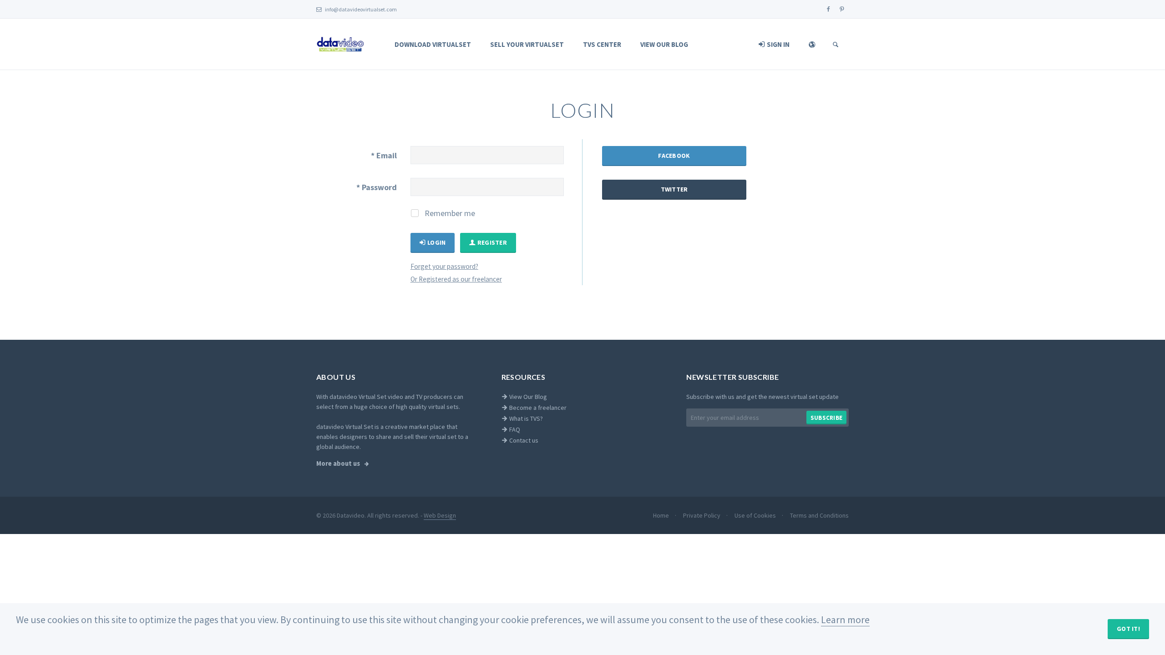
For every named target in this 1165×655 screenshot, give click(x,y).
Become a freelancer (537, 407)
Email (384, 155)
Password (376, 187)
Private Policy (702, 515)
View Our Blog (664, 44)
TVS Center (602, 44)
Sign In (777, 44)
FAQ (514, 429)
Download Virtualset (433, 44)
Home (661, 515)
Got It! (1128, 629)
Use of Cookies (755, 515)
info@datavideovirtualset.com (360, 9)
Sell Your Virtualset (527, 44)
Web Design (440, 515)
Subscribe (826, 418)
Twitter (674, 189)
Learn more (845, 619)
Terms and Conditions (819, 515)
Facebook (674, 155)
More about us (338, 463)
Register (491, 242)
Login (436, 242)
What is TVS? (525, 418)
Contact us (523, 440)
